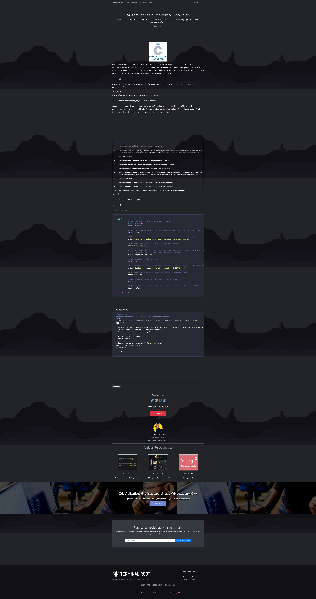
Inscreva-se (158, 413)
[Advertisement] (158, 32)
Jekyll (169, 592)
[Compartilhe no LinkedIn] (164, 400)
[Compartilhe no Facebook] (161, 400)
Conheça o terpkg (188, 478)
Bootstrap (174, 592)
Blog (144, 2)
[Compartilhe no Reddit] (157, 400)
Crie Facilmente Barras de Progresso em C (127, 478)
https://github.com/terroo (159, 440)
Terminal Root (118, 2)
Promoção (134, 2)
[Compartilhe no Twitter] (153, 400)
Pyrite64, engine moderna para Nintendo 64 (158, 478)
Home (128, 2)
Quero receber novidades (183, 540)
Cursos (140, 2)
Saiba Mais (158, 504)
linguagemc (116, 386)
